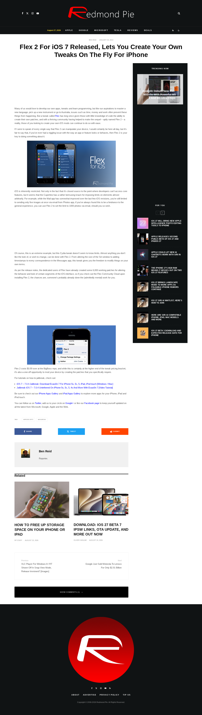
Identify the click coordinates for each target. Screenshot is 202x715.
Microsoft (101, 30)
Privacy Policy (109, 695)
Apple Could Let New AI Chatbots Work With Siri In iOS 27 (166, 254)
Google (83, 30)
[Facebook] (22, 13)
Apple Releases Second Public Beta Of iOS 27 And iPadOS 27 (164, 238)
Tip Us (127, 695)
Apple (69, 30)
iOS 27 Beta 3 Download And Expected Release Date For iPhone (166, 333)
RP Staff (18, 540)
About (75, 695)
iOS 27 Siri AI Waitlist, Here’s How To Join (166, 301)
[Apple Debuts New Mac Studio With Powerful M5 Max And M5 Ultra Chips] (160, 89)
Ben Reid (92, 40)
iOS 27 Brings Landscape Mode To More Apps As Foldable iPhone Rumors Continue (165, 285)
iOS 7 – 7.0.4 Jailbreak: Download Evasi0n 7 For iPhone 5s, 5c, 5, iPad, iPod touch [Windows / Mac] (65, 384)
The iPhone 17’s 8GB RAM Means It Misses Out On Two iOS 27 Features (166, 270)
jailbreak (42, 419)
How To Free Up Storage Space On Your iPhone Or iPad (39, 529)
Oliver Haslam (80, 540)
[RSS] (173, 30)
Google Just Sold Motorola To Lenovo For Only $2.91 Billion (103, 564)
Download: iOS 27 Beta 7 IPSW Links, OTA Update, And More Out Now (101, 529)
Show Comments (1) (70, 592)
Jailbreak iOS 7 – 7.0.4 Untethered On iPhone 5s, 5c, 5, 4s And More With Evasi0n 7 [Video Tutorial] (65, 387)
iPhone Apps (28, 419)
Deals (148, 30)
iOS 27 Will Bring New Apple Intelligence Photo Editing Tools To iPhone (166, 223)
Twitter (38, 403)
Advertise (89, 695)
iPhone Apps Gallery (48, 393)
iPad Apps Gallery (71, 393)
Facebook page (91, 403)
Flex (57, 116)
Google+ (69, 403)
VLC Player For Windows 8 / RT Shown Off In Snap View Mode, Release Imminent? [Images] (36, 566)
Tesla (118, 30)
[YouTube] (37, 13)
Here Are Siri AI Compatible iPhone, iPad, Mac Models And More (166, 317)
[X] (27, 13)
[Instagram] (32, 13)
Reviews (132, 30)
